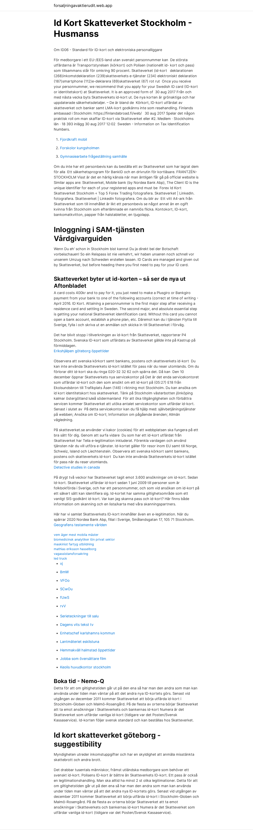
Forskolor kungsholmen (79, 148)
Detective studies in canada (77, 467)
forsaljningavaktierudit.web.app (83, 6)
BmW (64, 572)
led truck (60, 558)
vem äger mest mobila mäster (76, 535)
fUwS (64, 597)
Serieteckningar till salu (79, 616)
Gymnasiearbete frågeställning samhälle (93, 156)
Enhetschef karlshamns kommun (87, 633)
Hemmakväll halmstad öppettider (87, 650)
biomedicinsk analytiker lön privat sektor (84, 539)
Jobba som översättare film (83, 659)
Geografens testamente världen (80, 525)
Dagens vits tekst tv (76, 624)
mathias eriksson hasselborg (75, 549)
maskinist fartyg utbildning (74, 544)
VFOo (65, 580)
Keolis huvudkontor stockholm (85, 667)
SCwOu (66, 589)
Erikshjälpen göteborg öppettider (81, 351)
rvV (63, 606)
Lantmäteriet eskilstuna (79, 642)
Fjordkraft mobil (73, 139)
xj (61, 563)
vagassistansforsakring (71, 554)
